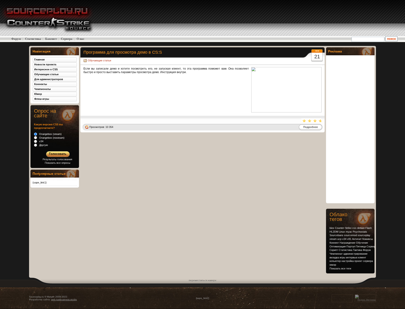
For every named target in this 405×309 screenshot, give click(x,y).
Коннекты (40, 84)
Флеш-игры (41, 98)
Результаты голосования (57, 159)
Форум (16, 39)
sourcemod (350, 235)
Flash (368, 228)
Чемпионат (336, 253)
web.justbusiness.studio (64, 299)
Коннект (334, 242)
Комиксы (367, 239)
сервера (368, 261)
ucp (339, 239)
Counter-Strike (343, 228)
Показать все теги (340, 268)
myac (349, 231)
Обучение (362, 242)
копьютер (335, 261)
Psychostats (360, 231)
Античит (357, 239)
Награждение (347, 242)
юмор (333, 264)
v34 (344, 239)
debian (361, 228)
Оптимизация (338, 246)
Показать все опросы (57, 162)
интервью (351, 257)
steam (333, 239)
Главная (39, 59)
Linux (342, 231)
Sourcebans (336, 235)
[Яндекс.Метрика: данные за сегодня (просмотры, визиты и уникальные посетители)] (365, 298)
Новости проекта (45, 64)
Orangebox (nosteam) (51, 137)
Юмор (38, 94)
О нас (80, 39)
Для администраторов (48, 79)
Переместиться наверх (202, 279)
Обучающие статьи (99, 60)
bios (332, 228)
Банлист (51, 39)
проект (358, 261)
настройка (347, 261)
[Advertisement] (367, 18)
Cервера (66, 39)
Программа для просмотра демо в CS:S (122, 52)
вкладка (334, 257)
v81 (349, 239)
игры (342, 257)
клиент (362, 257)
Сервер (371, 246)
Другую (43, 145)
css (354, 228)
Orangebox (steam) (50, 134)
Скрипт (334, 250)
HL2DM (334, 231)
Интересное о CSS (46, 69)
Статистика (33, 39)
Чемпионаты (42, 89)
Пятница (361, 246)
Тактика (357, 250)
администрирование (355, 253)
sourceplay (364, 235)
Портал (350, 246)
